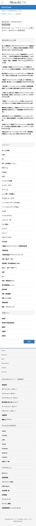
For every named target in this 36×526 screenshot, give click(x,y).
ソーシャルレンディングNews (10, 207)
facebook (4, 453)
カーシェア (5, 189)
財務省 (4, 336)
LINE (3, 440)
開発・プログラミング (8, 307)
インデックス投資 (7, 181)
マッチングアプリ (7, 215)
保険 (3, 272)
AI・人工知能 (5, 150)
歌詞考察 (4, 289)
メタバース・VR (6, 220)
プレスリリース (6, 499)
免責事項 (4, 415)
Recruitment (5, 363)
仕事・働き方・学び (7, 259)
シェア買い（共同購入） (9, 194)
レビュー (4, 233)
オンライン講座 (6, 503)
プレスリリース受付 (7, 482)
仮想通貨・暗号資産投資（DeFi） (11, 263)
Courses (4, 372)
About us (4, 473)
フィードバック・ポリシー (9, 406)
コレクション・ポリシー (9, 393)
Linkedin (4, 457)
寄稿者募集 (5, 477)
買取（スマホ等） (7, 298)
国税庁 (4, 327)
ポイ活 (4, 211)
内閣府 (4, 331)
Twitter (4, 431)
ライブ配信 (5, 224)
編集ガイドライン (7, 419)
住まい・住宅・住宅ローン (9, 267)
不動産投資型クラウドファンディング (12, 254)
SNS (2, 359)
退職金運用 (5, 302)
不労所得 (4, 241)
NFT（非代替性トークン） (9, 163)
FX (3, 159)
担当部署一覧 (5, 490)
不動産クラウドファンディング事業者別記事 (14, 246)
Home (3, 350)
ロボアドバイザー (7, 237)
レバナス (4, 228)
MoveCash (6, 24)
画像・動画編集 (6, 294)
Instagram (5, 448)
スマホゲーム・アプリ (8, 198)
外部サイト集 (5, 461)
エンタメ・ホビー (7, 185)
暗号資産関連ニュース (8, 285)
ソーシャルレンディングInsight (11, 202)
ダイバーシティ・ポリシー (9, 389)
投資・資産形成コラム (8, 280)
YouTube (4, 435)
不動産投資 (5, 250)
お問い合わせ (5, 486)
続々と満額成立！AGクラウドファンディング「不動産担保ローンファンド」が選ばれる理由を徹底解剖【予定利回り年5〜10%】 (18, 48)
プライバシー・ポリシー (9, 411)
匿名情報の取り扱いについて (10, 402)
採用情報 (4, 495)
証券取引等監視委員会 (8, 322)
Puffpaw (4, 172)
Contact (3, 367)
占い (3, 276)
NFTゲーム (5, 168)
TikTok (4, 444)
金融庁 (4, 318)
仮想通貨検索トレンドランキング (11, 508)
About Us (4, 355)
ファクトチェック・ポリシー (10, 398)
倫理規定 (4, 385)
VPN (3, 176)
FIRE (3, 155)
